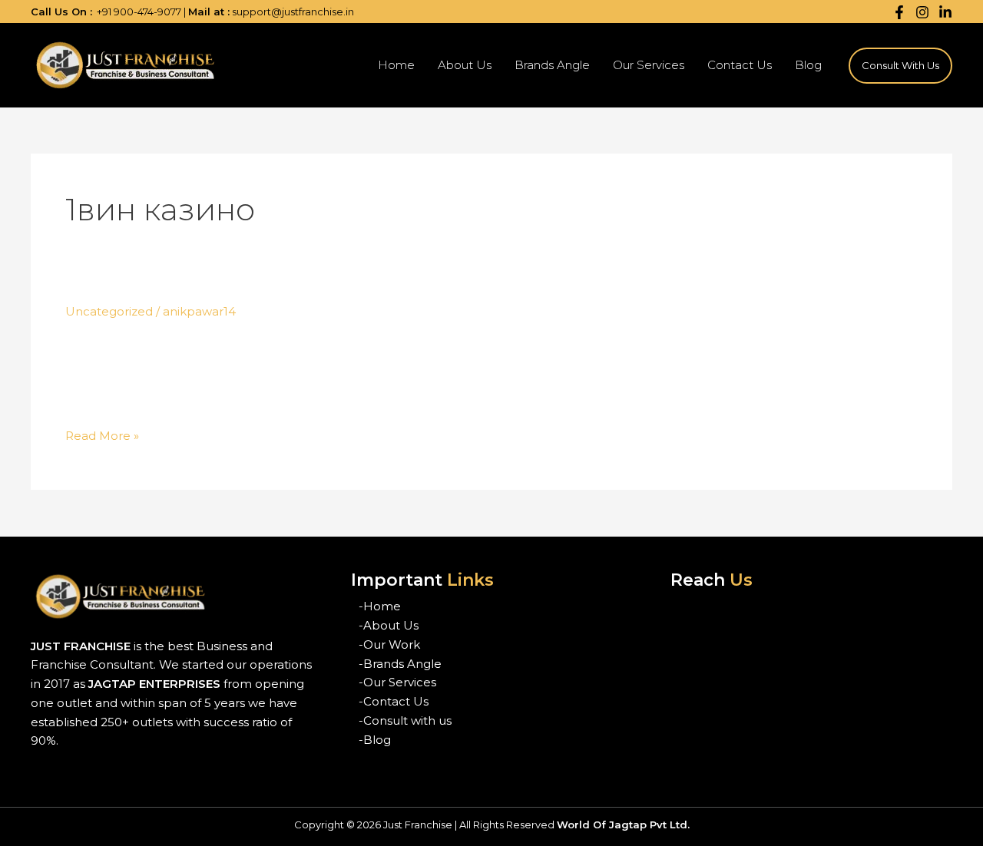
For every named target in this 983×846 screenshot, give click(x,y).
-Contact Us (394, 701)
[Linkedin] (945, 12)
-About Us (389, 625)
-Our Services (397, 682)
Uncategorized (109, 311)
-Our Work (389, 644)
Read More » (102, 436)
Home (396, 65)
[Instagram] (922, 12)
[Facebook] (899, 12)
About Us (465, 65)
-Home (380, 606)
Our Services (648, 65)
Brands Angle (552, 65)
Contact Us (739, 65)
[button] (900, 66)
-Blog (375, 739)
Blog (808, 65)
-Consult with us (405, 720)
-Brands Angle (400, 663)
